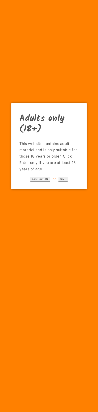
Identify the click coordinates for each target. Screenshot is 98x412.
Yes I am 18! (40, 179)
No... (63, 179)
